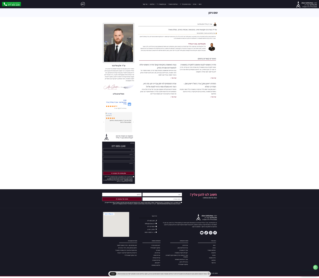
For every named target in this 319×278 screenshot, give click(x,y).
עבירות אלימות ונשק (183, 248)
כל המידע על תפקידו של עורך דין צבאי (127, 253)
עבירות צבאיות (156, 258)
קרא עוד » (213, 78)
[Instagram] (210, 232)
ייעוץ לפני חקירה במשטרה (181, 253)
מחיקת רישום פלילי (183, 264)
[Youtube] (202, 232)
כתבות (214, 255)
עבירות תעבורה (156, 260)
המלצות (152, 4)
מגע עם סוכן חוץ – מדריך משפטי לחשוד (127, 245)
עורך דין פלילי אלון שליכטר (204, 24)
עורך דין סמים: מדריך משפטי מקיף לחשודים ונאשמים (177, 256)
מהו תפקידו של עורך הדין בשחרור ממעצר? (126, 250)
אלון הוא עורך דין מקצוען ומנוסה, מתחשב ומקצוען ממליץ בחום (120, 121)
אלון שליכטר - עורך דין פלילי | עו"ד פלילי (116, 103)
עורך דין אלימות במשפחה (181, 259)
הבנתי (113, 274)
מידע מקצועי (212, 258)
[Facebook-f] (215, 232)
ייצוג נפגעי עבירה (155, 245)
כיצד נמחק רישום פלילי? (131, 255)
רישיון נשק (157, 263)
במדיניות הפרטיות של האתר (164, 204)
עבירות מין (185, 245)
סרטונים (214, 253)
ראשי (200, 4)
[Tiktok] (206, 232)
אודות (194, 4)
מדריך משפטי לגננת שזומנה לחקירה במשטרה (198, 64)
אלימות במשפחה (156, 265)
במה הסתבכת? (186, 4)
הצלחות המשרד (173, 4)
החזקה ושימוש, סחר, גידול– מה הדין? (127, 248)
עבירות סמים (157, 255)
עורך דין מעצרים (184, 250)
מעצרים (158, 250)
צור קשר (145, 4)
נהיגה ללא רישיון (184, 262)
